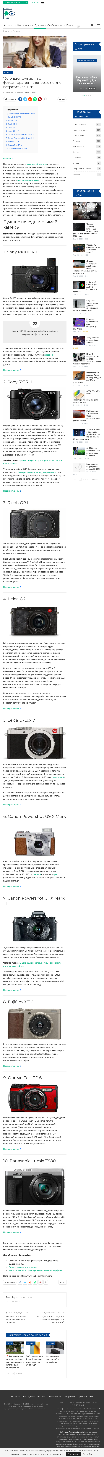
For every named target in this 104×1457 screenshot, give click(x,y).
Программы (78, 135)
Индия (76, 163)
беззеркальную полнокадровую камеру (37, 472)
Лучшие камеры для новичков (23, 1267)
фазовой (48, 355)
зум (55, 874)
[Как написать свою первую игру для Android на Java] (87, 74)
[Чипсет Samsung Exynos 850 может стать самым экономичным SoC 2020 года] (79, 227)
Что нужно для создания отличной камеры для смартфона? (50, 1319)
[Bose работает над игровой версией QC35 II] (79, 467)
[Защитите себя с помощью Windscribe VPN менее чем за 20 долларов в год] (79, 432)
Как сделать (24, 25)
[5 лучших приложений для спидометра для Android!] (79, 322)
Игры (11, 25)
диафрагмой (58, 777)
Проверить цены (11, 370)
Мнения (76, 174)
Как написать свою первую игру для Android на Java (87, 80)
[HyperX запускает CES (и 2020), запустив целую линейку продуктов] (79, 357)
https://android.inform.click (89, 1409)
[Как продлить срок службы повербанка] (55, 1347)
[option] (87, 74)
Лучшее (39, 25)
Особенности (55, 25)
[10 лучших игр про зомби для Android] (79, 340)
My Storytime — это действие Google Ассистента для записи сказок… (86, 416)
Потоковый (78, 158)
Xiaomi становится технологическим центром (16, 1319)
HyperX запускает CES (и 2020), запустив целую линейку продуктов (87, 359)
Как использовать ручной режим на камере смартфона (35, 1270)
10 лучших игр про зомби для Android (93, 340)
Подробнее (88, 1454)
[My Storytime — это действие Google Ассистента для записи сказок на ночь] (79, 414)
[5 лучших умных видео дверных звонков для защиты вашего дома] (79, 303)
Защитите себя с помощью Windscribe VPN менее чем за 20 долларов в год (86, 434)
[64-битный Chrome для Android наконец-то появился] (79, 285)
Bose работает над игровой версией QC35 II (93, 466)
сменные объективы (37, 164)
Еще (68, 25)
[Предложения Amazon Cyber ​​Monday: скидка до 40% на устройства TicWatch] (79, 375)
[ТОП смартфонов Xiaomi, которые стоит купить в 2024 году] (35, 1347)
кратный (36, 874)
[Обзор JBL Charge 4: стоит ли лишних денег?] (79, 248)
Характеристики (80, 130)
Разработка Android (87, 60)
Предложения (79, 124)
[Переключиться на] (42, 2)
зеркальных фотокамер (28, 180)
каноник (7, 158)
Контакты (34, 2)
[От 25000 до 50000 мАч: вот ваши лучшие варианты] (79, 451)
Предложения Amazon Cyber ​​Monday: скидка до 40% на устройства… (87, 377)
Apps (9, 1343)
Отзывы (76, 152)
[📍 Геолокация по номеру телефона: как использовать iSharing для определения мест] (15, 1347)
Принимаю (73, 1454)
